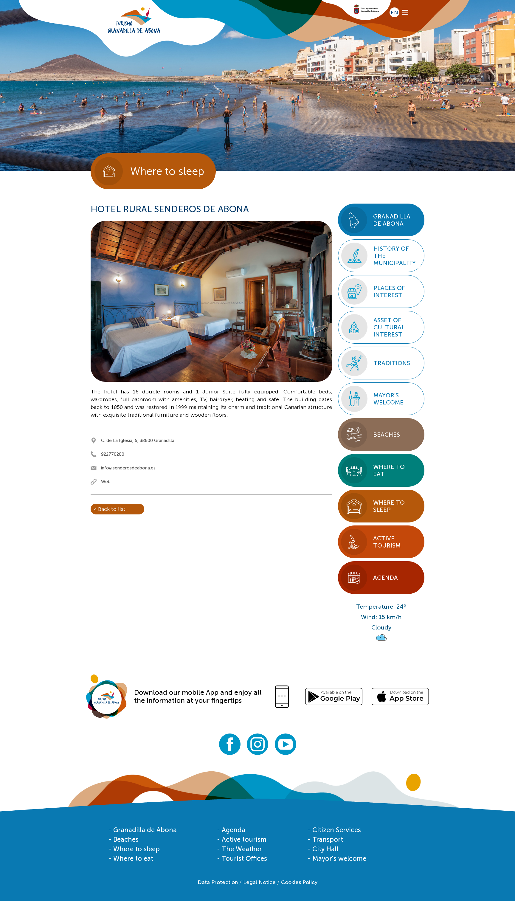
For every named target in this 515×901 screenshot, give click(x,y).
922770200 (112, 454)
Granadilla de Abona (391, 220)
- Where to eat (130, 859)
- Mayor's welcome (337, 859)
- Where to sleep (134, 849)
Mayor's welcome (388, 399)
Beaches (386, 434)
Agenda (385, 577)
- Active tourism (241, 839)
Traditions (391, 363)
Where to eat (389, 470)
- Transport (325, 839)
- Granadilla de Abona (142, 830)
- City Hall (323, 849)
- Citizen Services (334, 830)
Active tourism (387, 542)
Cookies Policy (299, 882)
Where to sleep (389, 506)
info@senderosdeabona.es (128, 468)
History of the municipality (394, 255)
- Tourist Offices (242, 859)
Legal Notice (259, 882)
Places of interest (389, 291)
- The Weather (239, 849)
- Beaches (123, 839)
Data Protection (218, 882)
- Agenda (231, 830)
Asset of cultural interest (389, 327)
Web (106, 481)
